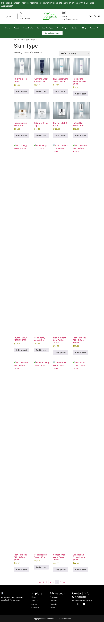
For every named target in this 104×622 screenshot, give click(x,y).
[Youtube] (10, 17)
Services (75, 28)
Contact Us (94, 28)
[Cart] (95, 16)
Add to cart (21, 91)
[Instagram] (7, 17)
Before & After (28, 28)
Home (7, 28)
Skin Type (25, 39)
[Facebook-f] (3, 17)
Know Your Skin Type (45, 28)
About (16, 28)
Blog (84, 28)
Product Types (62, 28)
